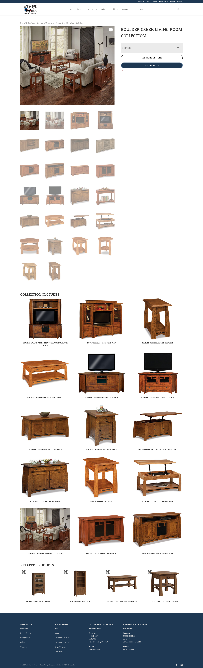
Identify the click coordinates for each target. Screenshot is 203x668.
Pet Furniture (139, 9)
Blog (148, 1)
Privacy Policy (43, 665)
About (179, 1)
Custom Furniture (62, 642)
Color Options (60, 647)
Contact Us (59, 651)
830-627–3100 (94, 649)
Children (114, 9)
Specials (140, 1)
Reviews (172, 1)
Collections (41, 23)
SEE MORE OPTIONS (152, 57)
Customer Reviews (62, 638)
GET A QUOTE (152, 65)
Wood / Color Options (159, 1)
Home (22, 23)
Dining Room (25, 633)
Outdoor (125, 9)
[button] (111, 29)
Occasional (50, 23)
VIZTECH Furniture (70, 665)
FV (122, 71)
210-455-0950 (128, 649)
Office (103, 9)
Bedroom (62, 9)
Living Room (92, 9)
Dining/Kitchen (76, 9)
